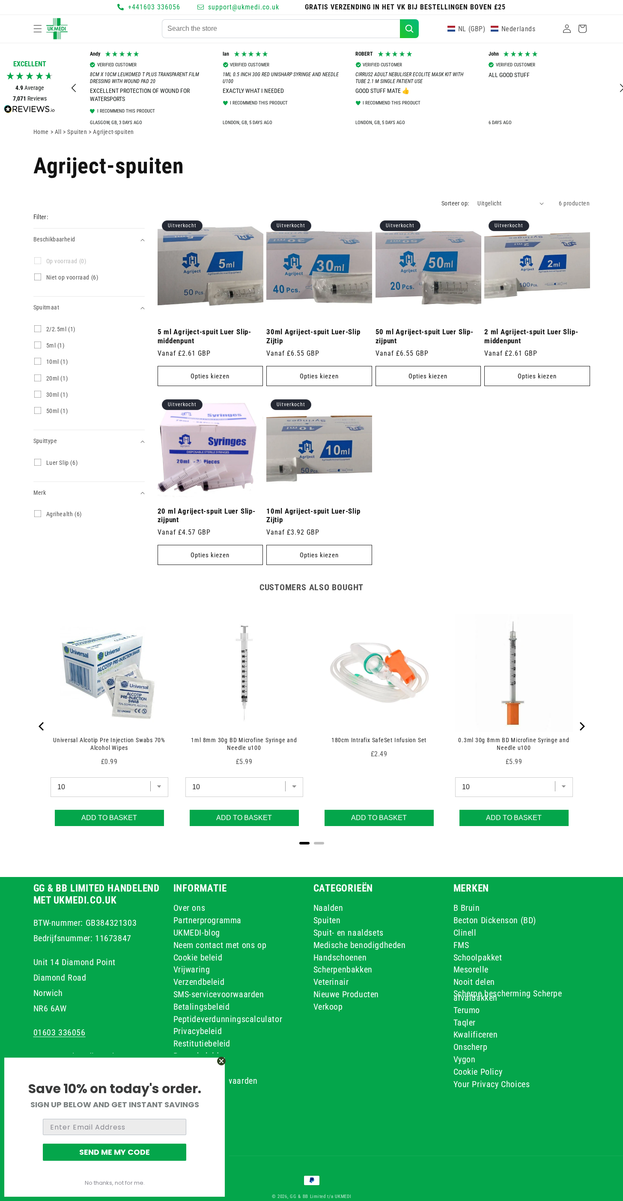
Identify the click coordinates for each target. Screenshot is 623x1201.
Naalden (328, 909)
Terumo (466, 1010)
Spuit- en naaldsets (348, 932)
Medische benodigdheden (359, 945)
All (59, 131)
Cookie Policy (478, 1071)
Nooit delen (474, 982)
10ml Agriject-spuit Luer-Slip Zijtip (313, 515)
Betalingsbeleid (201, 1006)
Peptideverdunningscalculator (228, 1019)
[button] (37, 28)
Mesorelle (471, 970)
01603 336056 (59, 1032)
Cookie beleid (198, 957)
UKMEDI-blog (197, 932)
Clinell (465, 932)
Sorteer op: (455, 203)
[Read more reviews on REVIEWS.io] (29, 111)
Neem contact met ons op (220, 945)
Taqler (464, 1022)
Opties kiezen (210, 376)
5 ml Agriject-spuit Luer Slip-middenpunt (204, 336)
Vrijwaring (191, 970)
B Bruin (466, 909)
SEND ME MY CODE (114, 1152)
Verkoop (328, 1006)
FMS (461, 945)
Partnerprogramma (207, 920)
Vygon (464, 1059)
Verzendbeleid (199, 982)
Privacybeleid (197, 1031)
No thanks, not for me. (115, 1183)
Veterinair (331, 982)
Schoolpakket (477, 957)
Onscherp (470, 1047)
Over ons (189, 909)
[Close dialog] (221, 1061)
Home (41, 131)
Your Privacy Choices (491, 1084)
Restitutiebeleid (202, 1043)
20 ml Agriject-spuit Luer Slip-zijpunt (207, 515)
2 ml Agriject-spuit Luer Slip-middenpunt (531, 336)
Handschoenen (340, 957)
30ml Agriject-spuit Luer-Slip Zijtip (313, 336)
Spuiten (327, 920)
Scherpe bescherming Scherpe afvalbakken (507, 995)
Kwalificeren (475, 1034)
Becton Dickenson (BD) (495, 920)
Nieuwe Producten (346, 994)
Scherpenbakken (343, 970)
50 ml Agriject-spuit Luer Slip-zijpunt (425, 336)
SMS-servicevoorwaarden (218, 994)
